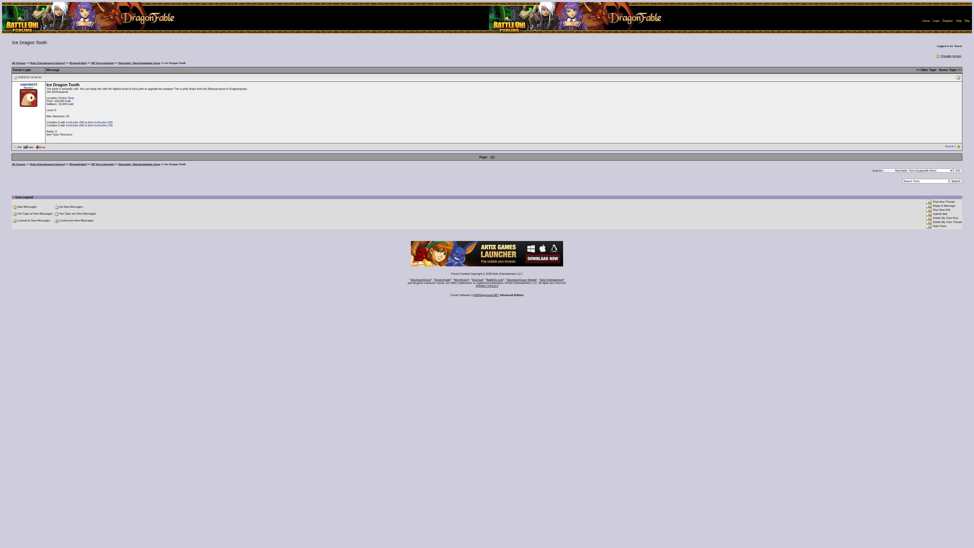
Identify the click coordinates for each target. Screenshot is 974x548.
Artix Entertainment (551, 279)
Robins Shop (66, 97)
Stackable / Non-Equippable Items (139, 63)
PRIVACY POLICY (487, 285)
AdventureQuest (421, 279)
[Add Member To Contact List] (28, 146)
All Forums (18, 63)
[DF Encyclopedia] (102, 63)
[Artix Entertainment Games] (47, 63)
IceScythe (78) (103, 125)
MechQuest (461, 279)
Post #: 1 (950, 146)
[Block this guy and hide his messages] (40, 146)
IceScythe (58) (75, 122)
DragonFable (442, 279)
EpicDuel (477, 279)
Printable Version (951, 56)
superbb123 (28, 84)
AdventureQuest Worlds (521, 279)
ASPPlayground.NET (486, 295)
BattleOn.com (494, 279)
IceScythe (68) (103, 122)
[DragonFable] (78, 63)
